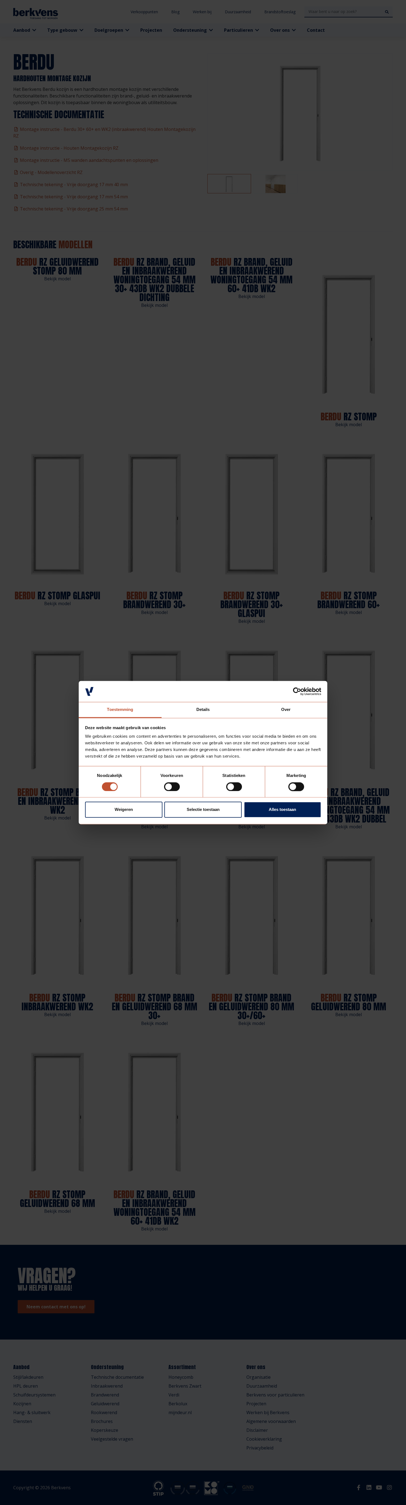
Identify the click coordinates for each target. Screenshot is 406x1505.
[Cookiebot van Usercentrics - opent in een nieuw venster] (297, 691)
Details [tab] (203, 709)
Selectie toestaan (203, 809)
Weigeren (124, 809)
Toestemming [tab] (120, 709)
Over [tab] (286, 709)
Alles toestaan (282, 809)
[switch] (172, 786)
